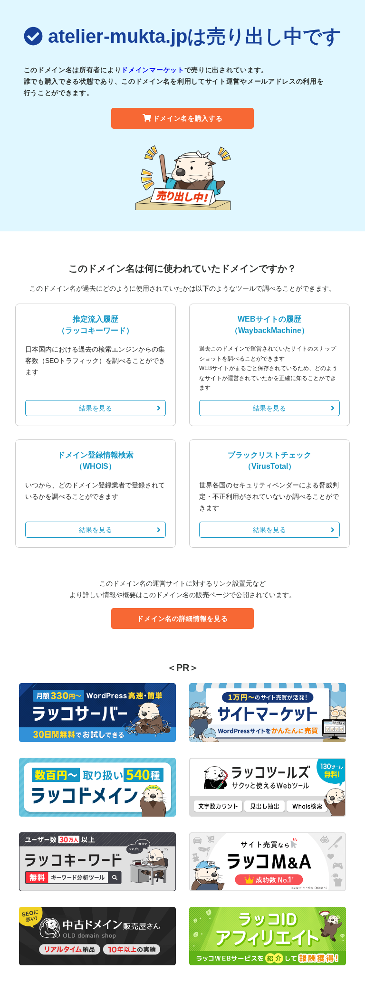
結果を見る (95, 408)
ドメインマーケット (152, 70)
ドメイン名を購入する (188, 118)
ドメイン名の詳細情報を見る (182, 618)
